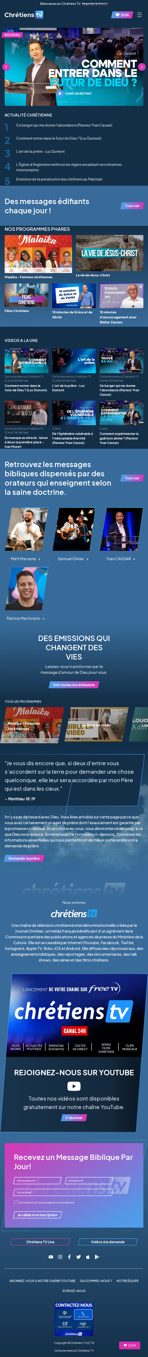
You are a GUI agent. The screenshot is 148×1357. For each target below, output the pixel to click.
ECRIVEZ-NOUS (74, 1291)
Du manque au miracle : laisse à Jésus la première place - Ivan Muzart (26, 442)
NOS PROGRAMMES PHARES (37, 229)
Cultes (56, 428)
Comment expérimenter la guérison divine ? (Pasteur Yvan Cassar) (119, 438)
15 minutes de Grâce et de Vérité (72, 314)
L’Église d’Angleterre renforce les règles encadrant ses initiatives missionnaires (69, 167)
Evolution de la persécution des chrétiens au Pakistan (59, 179)
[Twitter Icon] (78, 1257)
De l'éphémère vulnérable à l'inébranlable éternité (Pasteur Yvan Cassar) (72, 438)
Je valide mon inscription (37, 1215)
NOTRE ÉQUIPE (128, 1281)
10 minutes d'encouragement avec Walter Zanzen (118, 317)
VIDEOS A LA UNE (21, 340)
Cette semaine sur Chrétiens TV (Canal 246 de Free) (24, 378)
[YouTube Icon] (51, 1257)
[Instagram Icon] (60, 1257)
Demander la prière (24, 858)
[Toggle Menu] (139, 15)
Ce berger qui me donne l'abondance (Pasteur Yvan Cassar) (64, 125)
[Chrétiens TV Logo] (24, 15)
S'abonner (74, 1118)
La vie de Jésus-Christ (93, 275)
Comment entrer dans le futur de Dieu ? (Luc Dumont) (58, 138)
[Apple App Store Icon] (88, 1257)
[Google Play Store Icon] (97, 1257)
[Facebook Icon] (69, 1257)
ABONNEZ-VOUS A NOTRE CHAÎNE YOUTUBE (42, 1281)
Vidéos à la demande (108, 1242)
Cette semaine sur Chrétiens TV (74, 1350)
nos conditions (65, 1202)
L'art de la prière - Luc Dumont (40, 151)
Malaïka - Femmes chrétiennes (29, 277)
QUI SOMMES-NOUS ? (96, 1281)
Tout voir (132, 206)
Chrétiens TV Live (40, 1242)
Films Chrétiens (17, 311)
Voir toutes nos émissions (74, 685)
